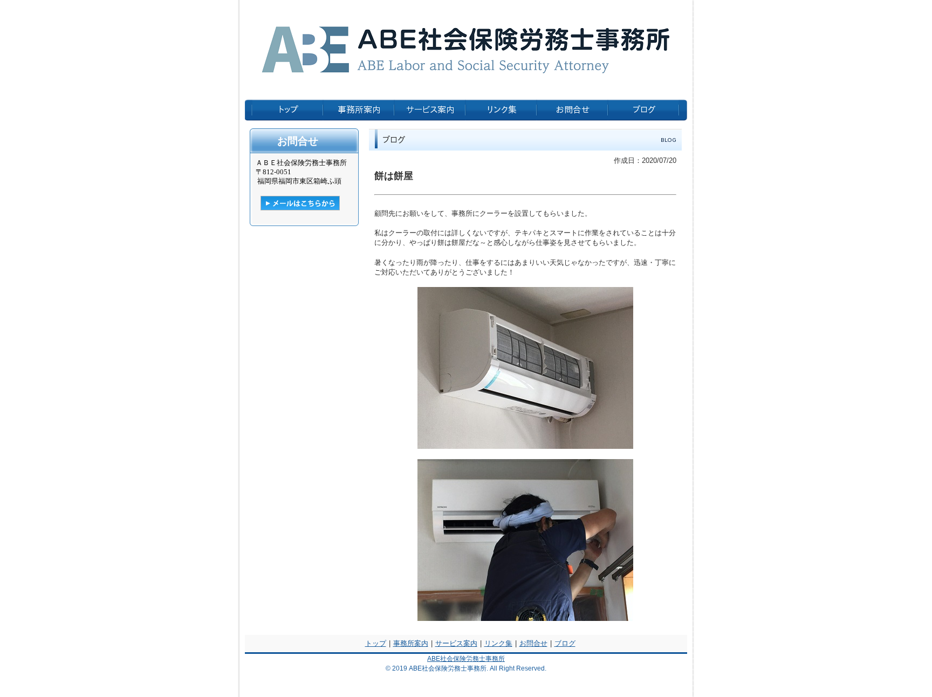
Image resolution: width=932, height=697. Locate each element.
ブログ (564, 643)
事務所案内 (410, 643)
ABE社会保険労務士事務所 (466, 658)
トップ (375, 643)
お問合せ (533, 643)
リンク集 (498, 643)
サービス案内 (456, 643)
